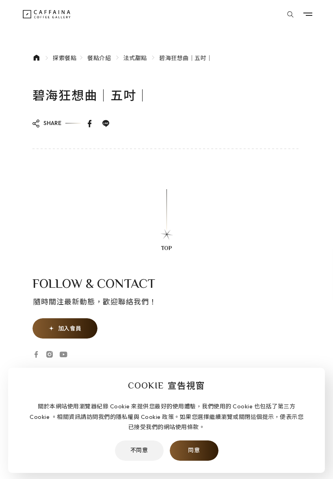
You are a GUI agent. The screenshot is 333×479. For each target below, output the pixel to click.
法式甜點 (135, 58)
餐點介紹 (99, 58)
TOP (166, 248)
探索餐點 (64, 58)
